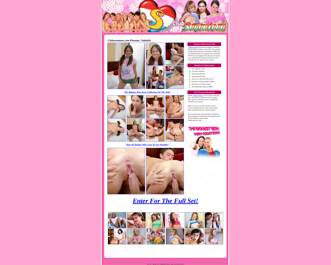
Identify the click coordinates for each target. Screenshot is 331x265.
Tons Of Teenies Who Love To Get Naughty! (147, 144)
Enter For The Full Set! (165, 200)
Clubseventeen (193, 47)
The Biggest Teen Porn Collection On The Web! (147, 92)
